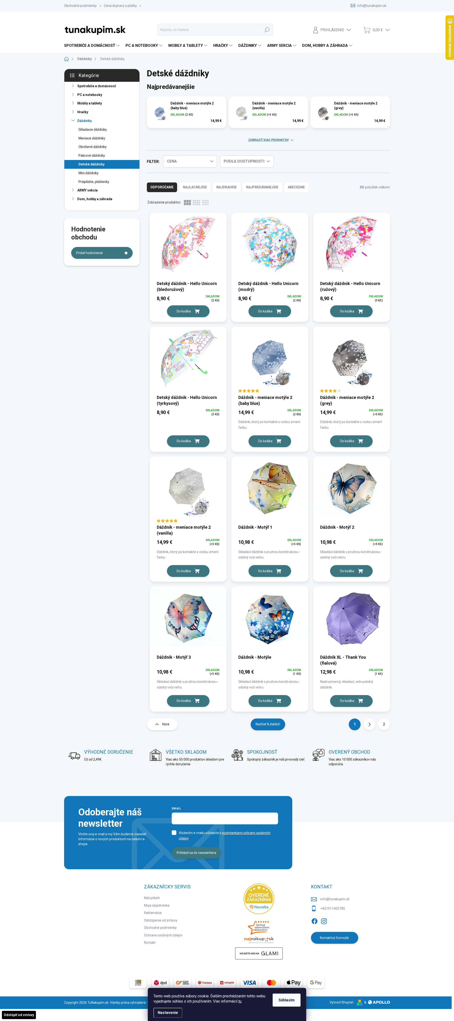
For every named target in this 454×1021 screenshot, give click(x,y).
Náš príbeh (152, 898)
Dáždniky (84, 121)
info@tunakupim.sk (334, 899)
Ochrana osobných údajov (163, 935)
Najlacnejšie (195, 187)
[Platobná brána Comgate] (227, 982)
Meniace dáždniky (92, 138)
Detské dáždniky (92, 164)
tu (239, 1001)
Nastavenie (168, 1012)
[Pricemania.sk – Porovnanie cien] (258, 931)
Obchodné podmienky (80, 6)
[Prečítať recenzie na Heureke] (259, 898)
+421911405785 (332, 908)
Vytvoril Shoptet (342, 1002)
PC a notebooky (89, 95)
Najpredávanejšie (262, 187)
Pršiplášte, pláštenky (94, 182)
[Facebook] (314, 920)
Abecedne (296, 187)
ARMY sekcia (87, 190)
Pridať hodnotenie (89, 253)
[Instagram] (323, 920)
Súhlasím (287, 1000)
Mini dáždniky (89, 173)
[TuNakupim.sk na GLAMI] (259, 953)
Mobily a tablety (89, 103)
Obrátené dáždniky (93, 147)
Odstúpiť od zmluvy (19, 1015)
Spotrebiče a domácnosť (96, 86)
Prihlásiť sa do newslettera (196, 853)
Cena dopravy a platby (120, 6)
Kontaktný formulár (334, 938)
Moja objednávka (156, 905)
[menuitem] (92, 46)
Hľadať (267, 30)
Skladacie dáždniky (93, 129)
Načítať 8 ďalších (268, 724)
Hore (165, 724)
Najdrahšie (226, 187)
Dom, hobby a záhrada (94, 199)
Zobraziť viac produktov (268, 140)
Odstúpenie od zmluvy (160, 920)
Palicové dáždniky (92, 155)
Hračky (82, 112)
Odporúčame (162, 187)
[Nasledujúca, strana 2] (369, 724)
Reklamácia (153, 913)
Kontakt (150, 942)
